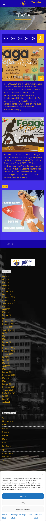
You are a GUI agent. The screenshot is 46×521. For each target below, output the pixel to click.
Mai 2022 (5, 378)
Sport (4, 450)
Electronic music (8, 421)
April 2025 (6, 309)
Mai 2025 (5, 306)
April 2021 (6, 402)
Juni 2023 (5, 360)
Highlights (26, 49)
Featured (15, 49)
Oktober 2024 (7, 327)
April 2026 (6, 285)
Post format (6, 446)
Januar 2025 (6, 318)
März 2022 (6, 381)
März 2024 (6, 339)
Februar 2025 (7, 315)
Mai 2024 (5, 336)
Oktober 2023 (7, 354)
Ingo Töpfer (8, 77)
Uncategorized (7, 453)
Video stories (7, 457)
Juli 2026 (5, 279)
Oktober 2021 (7, 390)
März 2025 (6, 312)
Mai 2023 (5, 363)
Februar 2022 (7, 384)
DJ (3, 417)
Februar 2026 (7, 291)
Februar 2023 (7, 372)
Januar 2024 (6, 345)
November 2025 (8, 300)
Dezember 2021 (8, 387)
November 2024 (8, 324)
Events (6, 49)
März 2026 (6, 288)
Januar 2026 (6, 294)
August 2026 (7, 276)
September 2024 (8, 330)
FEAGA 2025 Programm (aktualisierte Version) (23, 133)
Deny (23, 503)
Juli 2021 (5, 396)
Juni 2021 (5, 399)
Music (4, 439)
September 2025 (8, 303)
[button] (42, 474)
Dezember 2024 (8, 321)
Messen (14, 119)
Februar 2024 (7, 342)
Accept (23, 496)
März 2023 (6, 369)
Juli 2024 (5, 333)
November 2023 (8, 351)
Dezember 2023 (8, 348)
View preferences (23, 509)
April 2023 (6, 366)
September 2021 (8, 393)
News (21, 119)
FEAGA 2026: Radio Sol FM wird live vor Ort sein (23, 62)
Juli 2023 (5, 357)
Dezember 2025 (8, 297)
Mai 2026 (5, 282)
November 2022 (8, 375)
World (4, 460)
